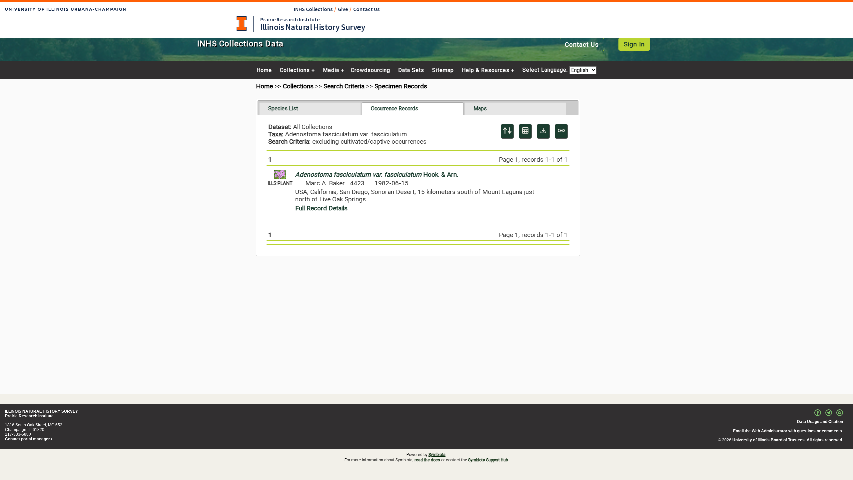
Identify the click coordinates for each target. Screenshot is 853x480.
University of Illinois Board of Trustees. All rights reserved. (787, 440)
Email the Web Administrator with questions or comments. (788, 431)
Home (264, 70)
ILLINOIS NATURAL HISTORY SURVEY (41, 411)
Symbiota (436, 454)
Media (331, 70)
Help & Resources (485, 70)
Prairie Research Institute (290, 19)
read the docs (427, 460)
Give (343, 9)
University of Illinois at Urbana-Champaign (242, 23)
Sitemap (443, 70)
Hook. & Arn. (376, 174)
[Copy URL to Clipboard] (561, 131)
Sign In (634, 44)
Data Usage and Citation (820, 421)
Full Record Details (321, 208)
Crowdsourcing (370, 70)
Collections (295, 70)
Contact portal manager (27, 439)
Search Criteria (344, 86)
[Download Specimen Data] (543, 131)
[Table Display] (525, 131)
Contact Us (366, 9)
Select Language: (545, 70)
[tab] (310, 108)
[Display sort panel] (507, 131)
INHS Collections (313, 9)
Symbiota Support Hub (488, 460)
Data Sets (411, 70)
